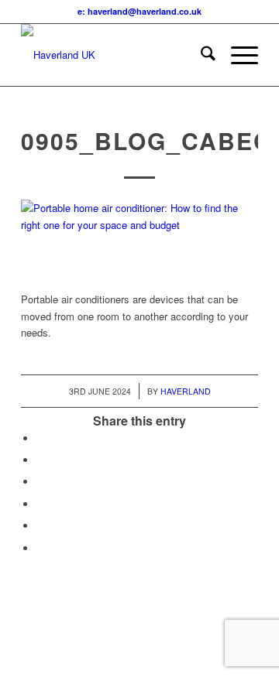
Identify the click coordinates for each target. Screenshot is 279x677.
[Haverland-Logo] (116, 55)
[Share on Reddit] (40, 525)
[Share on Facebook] (40, 438)
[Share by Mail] (40, 548)
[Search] (200, 55)
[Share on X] (40, 460)
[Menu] (236, 55)
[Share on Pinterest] (40, 481)
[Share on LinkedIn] (40, 504)
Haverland (185, 391)
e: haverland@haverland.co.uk (140, 11)
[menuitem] (200, 55)
